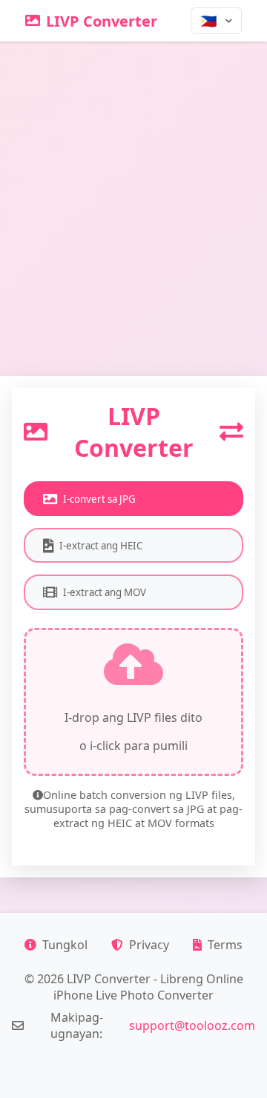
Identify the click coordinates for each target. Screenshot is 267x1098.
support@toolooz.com (192, 1025)
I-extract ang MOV (104, 592)
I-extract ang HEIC (100, 545)
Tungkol (65, 945)
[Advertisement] (133, 182)
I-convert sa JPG (99, 499)
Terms (225, 945)
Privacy (149, 945)
